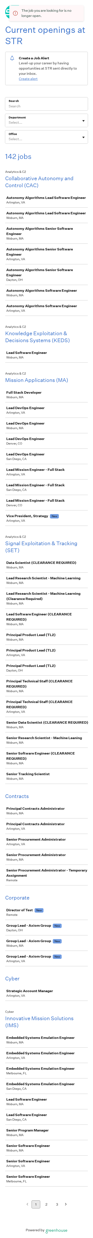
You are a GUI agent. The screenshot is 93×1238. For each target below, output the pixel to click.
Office (13, 134)
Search (14, 101)
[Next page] (66, 1204)
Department (17, 117)
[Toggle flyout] (83, 120)
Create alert (28, 79)
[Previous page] (27, 1204)
